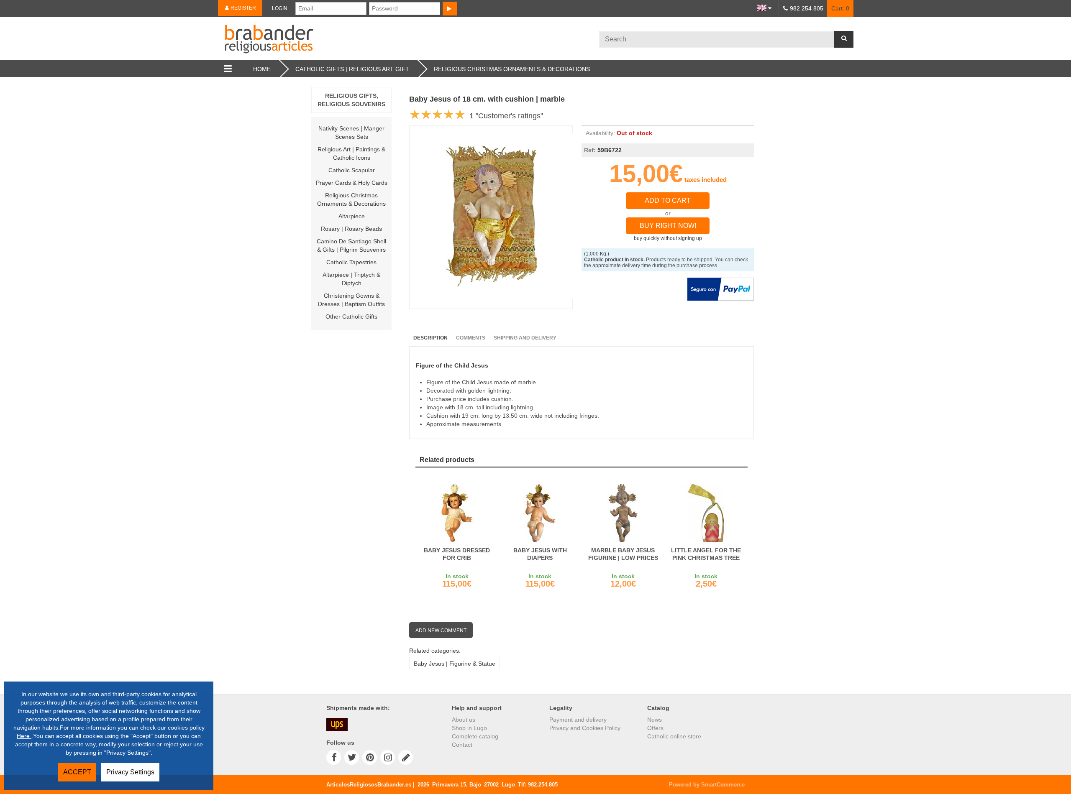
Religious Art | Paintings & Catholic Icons (351, 153)
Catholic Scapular (351, 170)
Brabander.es (408, 38)
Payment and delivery (578, 719)
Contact (462, 744)
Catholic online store (674, 736)
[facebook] (333, 757)
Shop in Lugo (469, 728)
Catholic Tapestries (351, 262)
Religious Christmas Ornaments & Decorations (351, 199)
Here (24, 736)
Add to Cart (668, 200)
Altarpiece (351, 216)
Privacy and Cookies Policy (584, 728)
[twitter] (351, 757)
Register (242, 8)
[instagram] (387, 757)
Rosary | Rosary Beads (351, 228)
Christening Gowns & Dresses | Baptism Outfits (351, 299)
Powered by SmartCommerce (707, 784)
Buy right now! (668, 225)
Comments (470, 338)
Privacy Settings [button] (130, 772)
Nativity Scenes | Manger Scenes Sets (351, 132)
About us (463, 719)
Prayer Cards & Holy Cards (351, 182)
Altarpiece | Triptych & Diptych (351, 278)
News (654, 719)
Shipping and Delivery (525, 338)
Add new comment (440, 630)
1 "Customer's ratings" (506, 116)
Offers (655, 728)
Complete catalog (475, 736)
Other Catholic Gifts (351, 316)
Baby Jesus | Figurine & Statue (454, 663)
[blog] (405, 757)
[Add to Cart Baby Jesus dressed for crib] (457, 513)
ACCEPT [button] (77, 772)
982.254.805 (543, 784)
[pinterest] (369, 757)
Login (279, 8)
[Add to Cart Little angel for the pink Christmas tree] (706, 513)
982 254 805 (806, 8)
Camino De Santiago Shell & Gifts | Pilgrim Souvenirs (351, 245)
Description (430, 338)
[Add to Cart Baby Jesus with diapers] (540, 513)
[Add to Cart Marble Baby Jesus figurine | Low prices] (623, 513)
